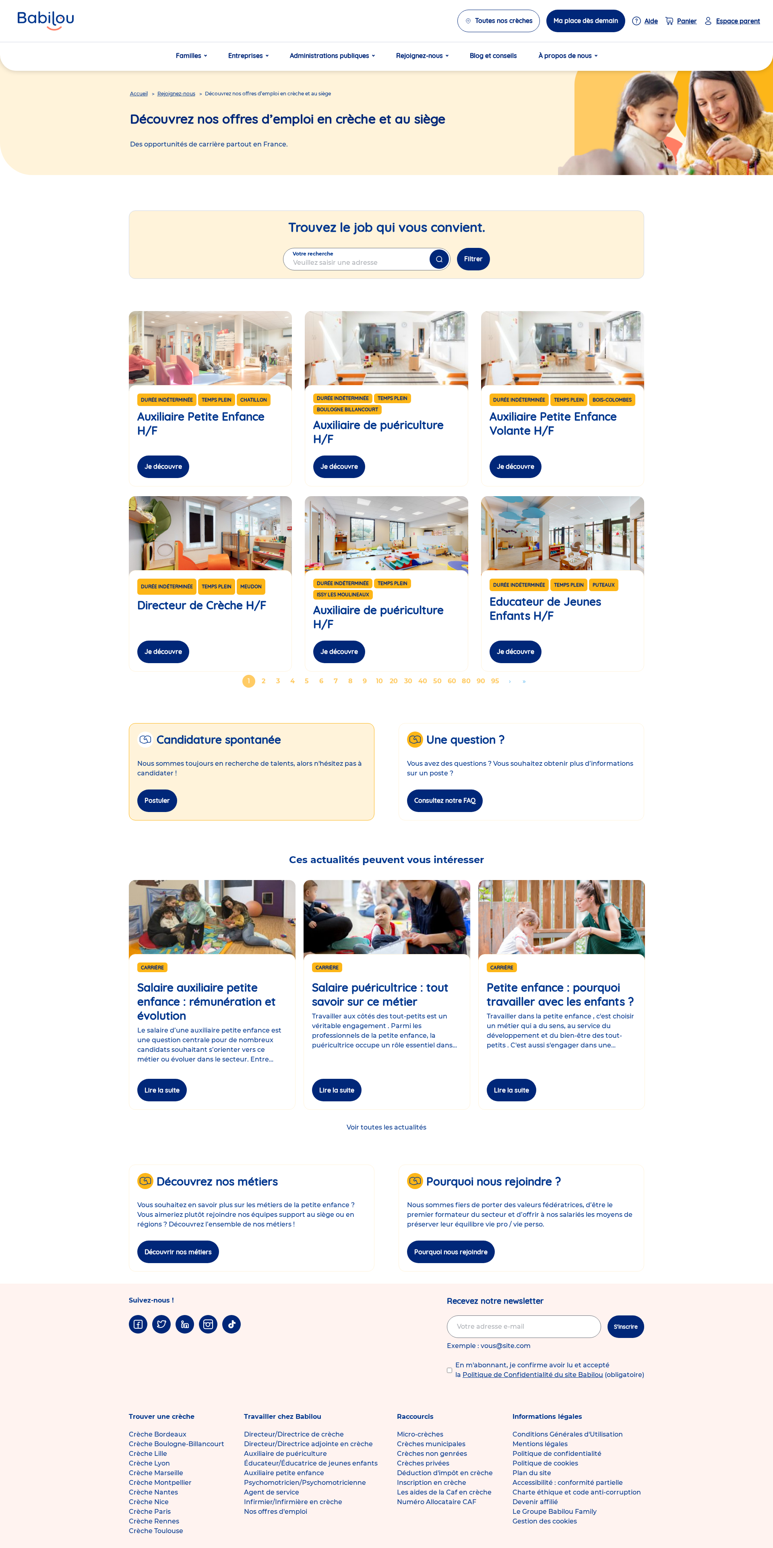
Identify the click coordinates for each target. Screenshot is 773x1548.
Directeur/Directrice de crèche (294, 1434)
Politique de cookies (545, 1463)
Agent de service (271, 1492)
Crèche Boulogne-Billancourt (176, 1444)
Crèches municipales (431, 1444)
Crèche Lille (148, 1453)
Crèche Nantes (153, 1492)
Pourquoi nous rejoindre (451, 1252)
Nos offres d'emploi (275, 1511)
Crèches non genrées (432, 1453)
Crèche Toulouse (156, 1531)
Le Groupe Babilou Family (555, 1511)
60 (453, 681)
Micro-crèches (420, 1434)
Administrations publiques (329, 56)
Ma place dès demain (586, 20)
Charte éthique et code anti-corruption (577, 1492)
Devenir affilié (535, 1502)
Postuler (157, 800)
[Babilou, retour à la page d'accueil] (46, 21)
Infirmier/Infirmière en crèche (293, 1502)
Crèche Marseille (156, 1473)
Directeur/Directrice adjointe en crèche (308, 1444)
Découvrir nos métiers (178, 1252)
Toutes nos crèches (504, 20)
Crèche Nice (149, 1502)
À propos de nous (565, 56)
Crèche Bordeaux (157, 1434)
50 (438, 681)
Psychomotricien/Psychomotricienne (305, 1482)
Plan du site (532, 1473)
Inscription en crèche (431, 1482)
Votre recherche (313, 254)
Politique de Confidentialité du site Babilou (533, 1375)
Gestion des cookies (545, 1521)
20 (395, 681)
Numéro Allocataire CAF (436, 1502)
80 (467, 681)
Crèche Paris (150, 1511)
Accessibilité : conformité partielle (568, 1482)
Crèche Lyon (149, 1463)
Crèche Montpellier (160, 1482)
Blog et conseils (493, 56)
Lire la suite (162, 1090)
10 (381, 681)
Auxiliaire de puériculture (285, 1453)
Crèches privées (423, 1463)
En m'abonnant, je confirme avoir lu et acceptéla (549, 1370)
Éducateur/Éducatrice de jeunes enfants (311, 1463)
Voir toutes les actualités (386, 1127)
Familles (188, 56)
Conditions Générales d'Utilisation (568, 1434)
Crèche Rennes (154, 1521)
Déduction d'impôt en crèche (445, 1473)
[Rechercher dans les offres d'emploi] (439, 259)
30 (409, 681)
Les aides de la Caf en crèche (444, 1492)
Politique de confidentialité (557, 1453)
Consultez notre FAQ (444, 800)
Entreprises (245, 56)
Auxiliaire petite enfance (284, 1473)
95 (496, 681)
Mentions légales (540, 1444)
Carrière (152, 968)
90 (482, 681)
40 (423, 681)
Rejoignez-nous (419, 56)
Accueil (139, 94)
